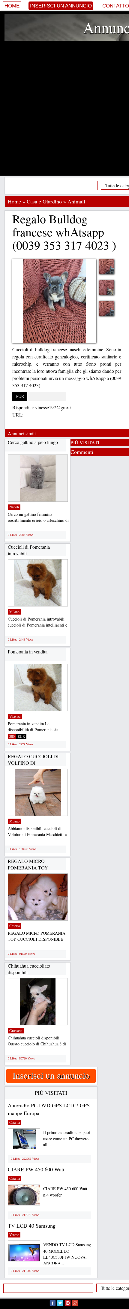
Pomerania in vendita (27, 651)
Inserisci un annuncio (61, 6)
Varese (14, 1235)
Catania (14, 1123)
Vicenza (14, 716)
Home (12, 6)
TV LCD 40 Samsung (32, 1225)
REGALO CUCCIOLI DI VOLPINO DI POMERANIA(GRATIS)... (34, 762)
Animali (76, 201)
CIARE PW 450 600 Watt (36, 1169)
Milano (14, 612)
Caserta (14, 926)
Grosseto (15, 1031)
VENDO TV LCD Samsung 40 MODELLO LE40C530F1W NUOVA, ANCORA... (67, 1254)
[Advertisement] (64, 108)
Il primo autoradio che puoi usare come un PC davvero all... (66, 1138)
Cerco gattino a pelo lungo (33, 442)
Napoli (14, 507)
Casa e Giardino (44, 201)
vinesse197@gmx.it (54, 407)
